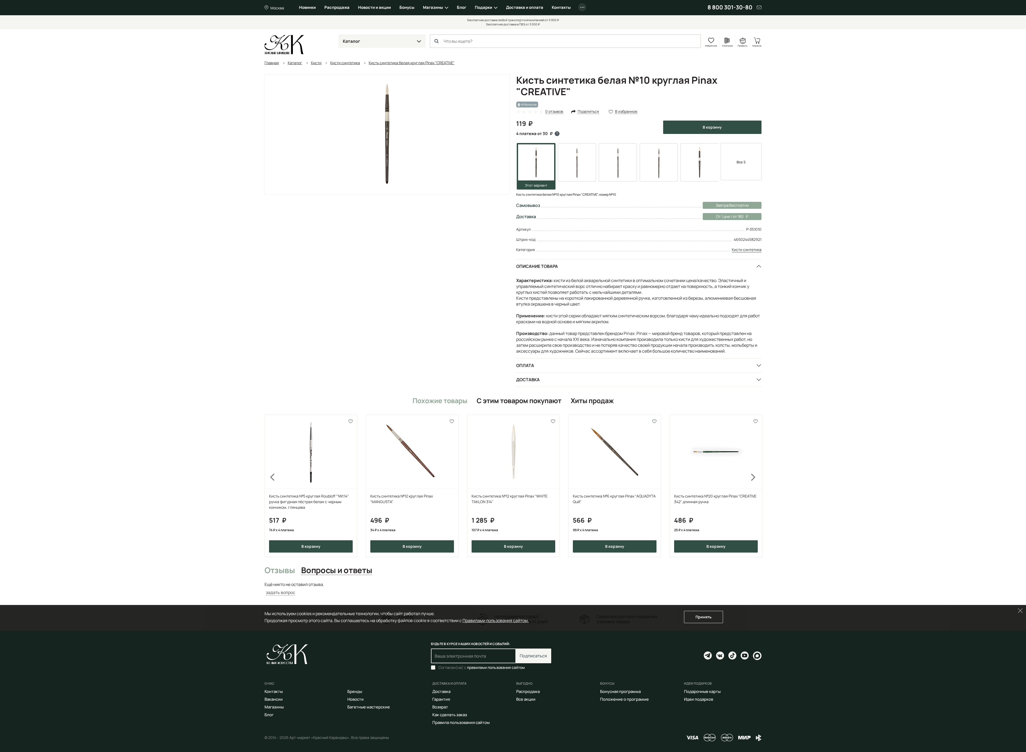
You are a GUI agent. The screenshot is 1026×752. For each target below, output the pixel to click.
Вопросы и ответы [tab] (336, 570)
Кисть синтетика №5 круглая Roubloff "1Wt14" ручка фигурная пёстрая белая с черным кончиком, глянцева (309, 501)
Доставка (528, 380)
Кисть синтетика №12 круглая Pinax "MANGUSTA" (401, 498)
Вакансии (274, 699)
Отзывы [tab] (280, 570)
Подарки (483, 7)
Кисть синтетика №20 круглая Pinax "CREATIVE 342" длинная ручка (715, 498)
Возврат (440, 707)
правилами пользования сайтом (496, 667)
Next (756, 486)
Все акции (525, 699)
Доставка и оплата (524, 7)
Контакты (561, 7)
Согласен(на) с (481, 667)
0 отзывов (554, 111)
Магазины (433, 7)
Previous (269, 486)
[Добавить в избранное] (350, 421)
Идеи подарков (698, 699)
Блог (461, 7)
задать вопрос (280, 592)
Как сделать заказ (449, 715)
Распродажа (336, 7)
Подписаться (533, 656)
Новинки (307, 7)
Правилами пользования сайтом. (496, 620)
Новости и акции (374, 7)
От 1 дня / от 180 (723, 216)
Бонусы (406, 7)
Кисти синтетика (746, 249)
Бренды (354, 691)
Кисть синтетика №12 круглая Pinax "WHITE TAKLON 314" (509, 498)
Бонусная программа (620, 691)
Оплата (525, 365)
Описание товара (537, 266)
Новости (355, 699)
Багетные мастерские (368, 707)
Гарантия (441, 699)
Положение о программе (624, 699)
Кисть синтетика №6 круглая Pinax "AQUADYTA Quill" (614, 498)
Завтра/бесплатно (732, 205)
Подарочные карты (702, 691)
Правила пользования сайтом (461, 722)
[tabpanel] (513, 588)
